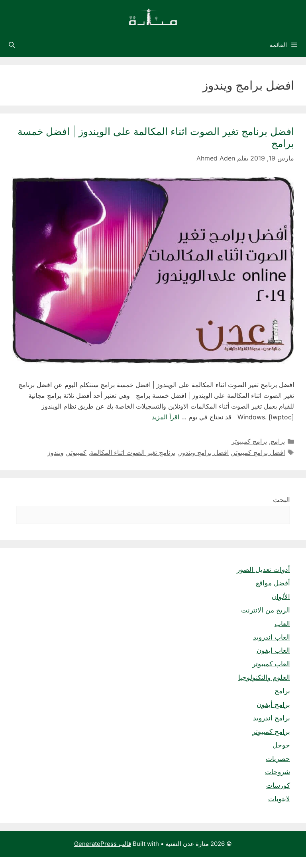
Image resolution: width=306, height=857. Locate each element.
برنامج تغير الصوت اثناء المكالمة (132, 452)
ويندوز (55, 452)
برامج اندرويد (271, 718)
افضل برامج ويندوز (204, 452)
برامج (278, 441)
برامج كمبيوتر (249, 441)
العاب (282, 624)
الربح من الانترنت (265, 610)
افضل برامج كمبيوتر (258, 452)
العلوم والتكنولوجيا (264, 677)
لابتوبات (279, 799)
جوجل (281, 745)
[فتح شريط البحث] (12, 45)
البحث (281, 500)
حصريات (278, 759)
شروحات (277, 772)
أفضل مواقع (273, 583)
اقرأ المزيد (165, 417)
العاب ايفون (273, 650)
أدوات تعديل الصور (263, 569)
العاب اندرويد (271, 637)
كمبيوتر (76, 452)
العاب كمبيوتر (271, 664)
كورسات (278, 785)
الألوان (281, 597)
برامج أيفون (273, 704)
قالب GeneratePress (102, 843)
